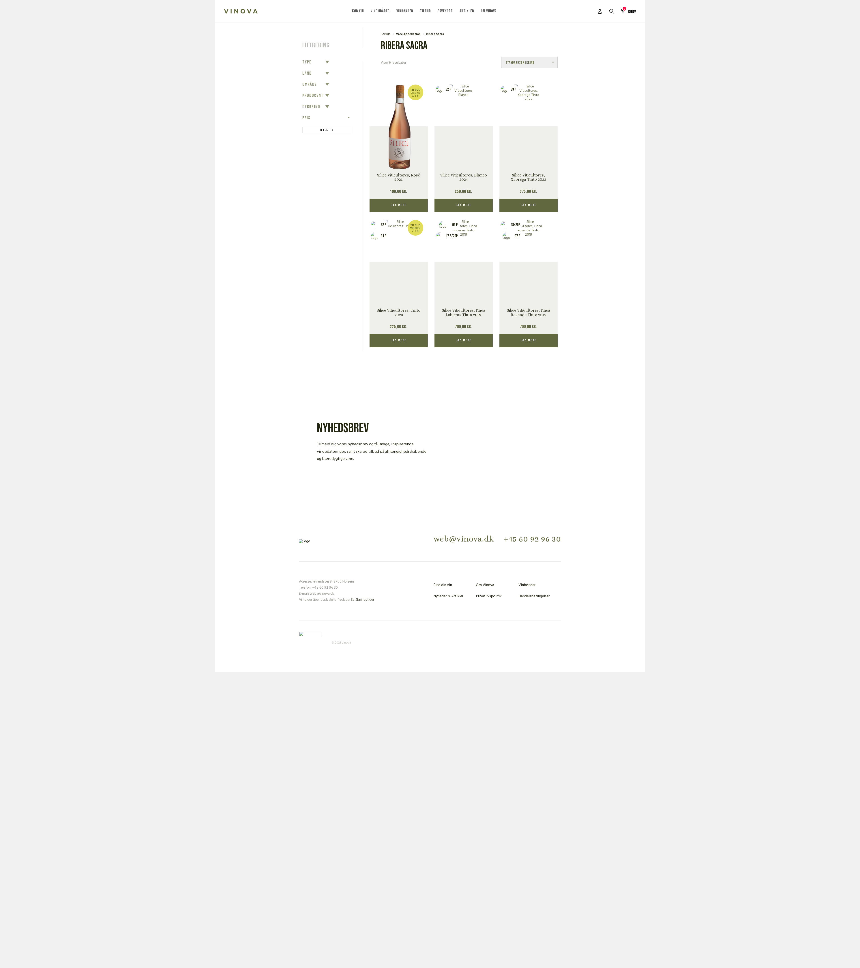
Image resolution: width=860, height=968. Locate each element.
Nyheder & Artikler (448, 596)
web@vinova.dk (463, 538)
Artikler (467, 11)
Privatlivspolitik (489, 596)
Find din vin (442, 585)
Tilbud (425, 11)
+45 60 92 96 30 (532, 538)
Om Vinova (489, 11)
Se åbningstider (362, 600)
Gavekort (445, 11)
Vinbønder (404, 11)
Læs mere (399, 205)
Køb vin (358, 11)
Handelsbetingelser (534, 596)
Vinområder (380, 11)
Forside (386, 34)
